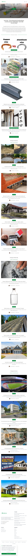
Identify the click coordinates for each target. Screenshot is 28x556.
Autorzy (2, 527)
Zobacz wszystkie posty (14, 142)
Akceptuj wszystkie (8, 553)
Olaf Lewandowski (3, 531)
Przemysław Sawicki (3, 530)
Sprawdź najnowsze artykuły (14, 136)
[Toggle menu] (26, 1)
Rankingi (15, 535)
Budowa (14, 194)
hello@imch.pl (3, 523)
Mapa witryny (14, 543)
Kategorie (15, 527)
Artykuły (15, 511)
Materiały (14, 102)
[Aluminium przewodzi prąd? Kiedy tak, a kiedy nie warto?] (14, 44)
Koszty (14, 393)
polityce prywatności (11, 550)
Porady (15, 534)
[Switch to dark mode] (24, 1)
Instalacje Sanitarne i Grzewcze (18, 538)
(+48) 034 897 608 (4, 522)
